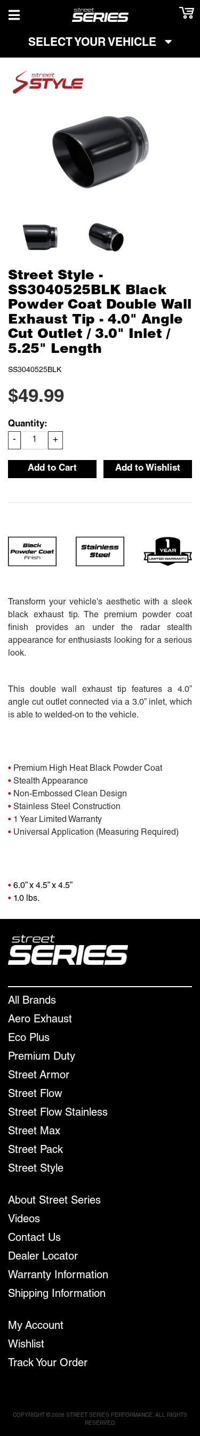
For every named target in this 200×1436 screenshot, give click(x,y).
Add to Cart (52, 468)
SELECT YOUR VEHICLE (93, 43)
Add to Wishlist (147, 468)
